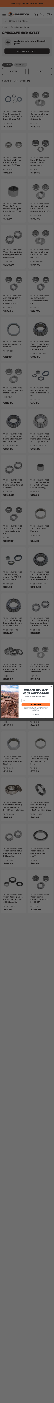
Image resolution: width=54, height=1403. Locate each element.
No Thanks (35, 714)
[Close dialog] (51, 687)
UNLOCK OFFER (35, 704)
